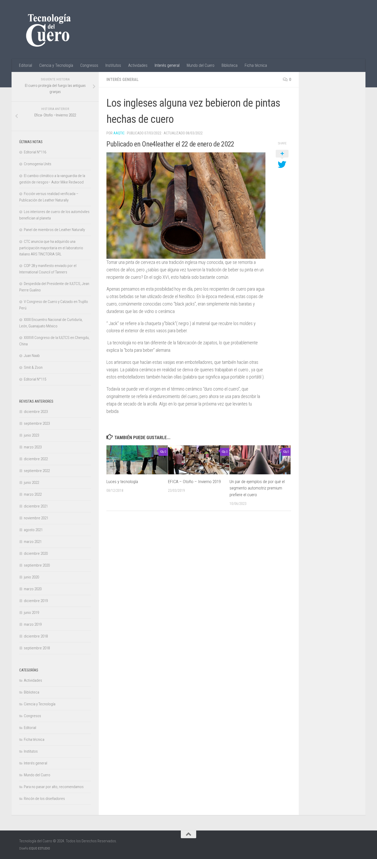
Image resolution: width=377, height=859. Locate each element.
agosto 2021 (33, 530)
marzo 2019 (33, 624)
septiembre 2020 (37, 565)
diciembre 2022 (36, 459)
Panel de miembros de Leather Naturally (54, 229)
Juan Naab (32, 355)
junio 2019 (31, 612)
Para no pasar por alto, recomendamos (54, 786)
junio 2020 (31, 577)
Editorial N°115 (35, 379)
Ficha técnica (256, 65)
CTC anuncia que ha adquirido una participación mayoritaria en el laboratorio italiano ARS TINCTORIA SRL (51, 247)
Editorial (25, 65)
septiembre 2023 (37, 423)
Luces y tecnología (122, 481)
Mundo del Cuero (200, 65)
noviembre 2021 (36, 518)
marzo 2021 (33, 541)
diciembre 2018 (36, 636)
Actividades (137, 65)
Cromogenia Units (37, 164)
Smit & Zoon (33, 367)
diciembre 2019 (36, 600)
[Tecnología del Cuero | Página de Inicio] (48, 29)
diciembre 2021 (36, 506)
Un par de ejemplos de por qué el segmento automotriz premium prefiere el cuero (257, 488)
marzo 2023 (33, 447)
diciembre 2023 (36, 411)
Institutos (113, 65)
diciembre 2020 (36, 553)
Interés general (167, 65)
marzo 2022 (33, 494)
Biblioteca (229, 65)
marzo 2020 (33, 589)
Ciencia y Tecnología (56, 65)
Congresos (89, 65)
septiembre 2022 (37, 470)
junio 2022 (31, 482)
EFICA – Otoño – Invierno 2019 (194, 481)
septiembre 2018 (37, 648)
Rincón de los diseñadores (44, 798)
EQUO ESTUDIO (39, 848)
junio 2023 (31, 435)
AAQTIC (119, 133)
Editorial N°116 (35, 152)
